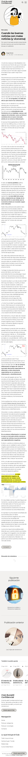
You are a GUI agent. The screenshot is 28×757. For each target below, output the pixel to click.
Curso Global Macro (7, 747)
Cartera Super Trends (7, 741)
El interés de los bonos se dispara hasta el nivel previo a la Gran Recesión (6, 682)
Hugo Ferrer (9, 53)
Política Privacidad (10, 755)
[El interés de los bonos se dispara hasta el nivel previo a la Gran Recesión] (6, 673)
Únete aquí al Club (8, 710)
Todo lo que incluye (7, 738)
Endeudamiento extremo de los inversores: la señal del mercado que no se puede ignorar (18, 682)
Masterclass (4, 744)
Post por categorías (7, 723)
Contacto (4, 729)
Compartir (6, 547)
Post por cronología (7, 726)
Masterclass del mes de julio (15, 403)
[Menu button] (26, 2)
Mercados (4, 30)
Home (3, 720)
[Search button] (23, 2)
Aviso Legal (19, 755)
